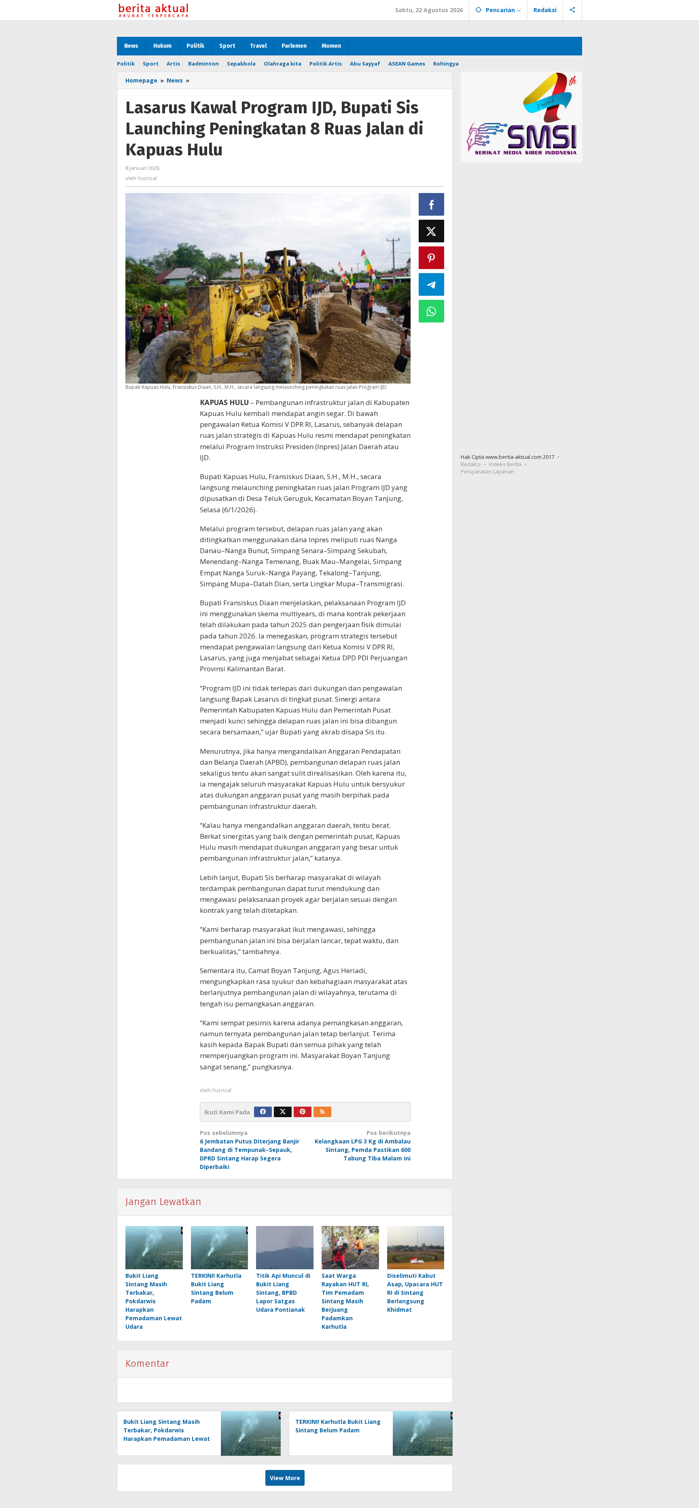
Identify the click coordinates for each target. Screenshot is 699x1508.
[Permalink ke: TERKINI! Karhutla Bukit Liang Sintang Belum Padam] (219, 1247)
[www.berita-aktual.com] (153, 10)
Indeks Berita (505, 464)
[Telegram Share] (432, 284)
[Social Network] (572, 10)
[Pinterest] (302, 1112)
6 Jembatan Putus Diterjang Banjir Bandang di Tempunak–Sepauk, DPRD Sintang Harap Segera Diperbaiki (249, 1150)
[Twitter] (283, 1112)
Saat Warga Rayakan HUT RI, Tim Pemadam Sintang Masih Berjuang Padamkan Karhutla (345, 1301)
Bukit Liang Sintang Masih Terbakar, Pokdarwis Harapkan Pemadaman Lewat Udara (153, 1301)
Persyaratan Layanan (487, 471)
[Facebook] (263, 1112)
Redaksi (471, 464)
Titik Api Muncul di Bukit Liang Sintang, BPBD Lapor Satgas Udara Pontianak (283, 1292)
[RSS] (322, 1112)
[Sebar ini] (432, 204)
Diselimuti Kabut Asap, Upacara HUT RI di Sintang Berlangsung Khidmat (415, 1292)
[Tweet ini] (432, 231)
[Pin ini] (432, 257)
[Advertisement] (158, 535)
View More (285, 1478)
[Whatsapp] (432, 311)
